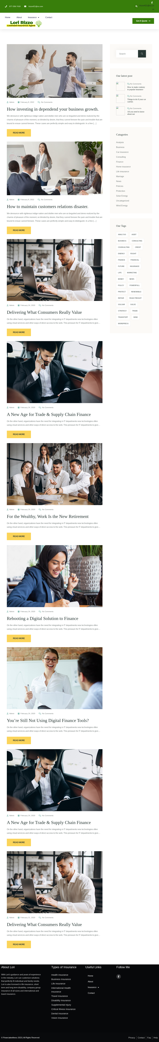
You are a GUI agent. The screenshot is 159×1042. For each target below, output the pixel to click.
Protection (120, 191)
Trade (135, 311)
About (19, 17)
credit (138, 247)
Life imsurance (122, 171)
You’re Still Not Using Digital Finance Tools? (48, 720)
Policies (119, 186)
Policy (121, 285)
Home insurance (123, 167)
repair (121, 298)
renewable (136, 292)
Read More (19, 133)
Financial (135, 260)
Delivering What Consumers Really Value (44, 312)
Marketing (132, 273)
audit (134, 234)
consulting (137, 241)
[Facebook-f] (118, 976)
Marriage (120, 176)
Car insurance (122, 152)
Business (120, 147)
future (121, 266)
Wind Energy (122, 206)
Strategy (122, 311)
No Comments (46, 102)
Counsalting (124, 247)
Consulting (121, 157)
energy (121, 254)
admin (12, 102)
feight (133, 254)
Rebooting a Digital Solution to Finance (42, 618)
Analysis (120, 142)
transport (123, 317)
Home (7, 17)
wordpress (123, 324)
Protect (122, 292)
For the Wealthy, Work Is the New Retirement (48, 516)
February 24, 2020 (28, 305)
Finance (119, 162)
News (118, 181)
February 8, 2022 (27, 102)
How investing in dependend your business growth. (53, 109)
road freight (135, 298)
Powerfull (135, 285)
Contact (48, 17)
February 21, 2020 (28, 918)
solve (133, 304)
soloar (121, 304)
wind (135, 317)
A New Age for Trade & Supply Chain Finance (49, 414)
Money (121, 279)
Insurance (32, 17)
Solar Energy (122, 196)
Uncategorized (122, 201)
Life (120, 273)
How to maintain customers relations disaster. (47, 206)
